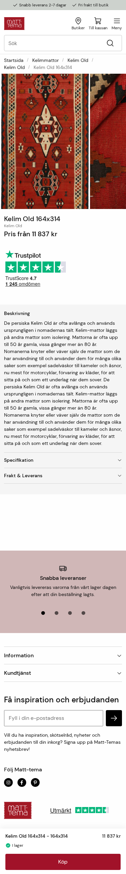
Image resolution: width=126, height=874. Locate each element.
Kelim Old (78, 60)
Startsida (14, 60)
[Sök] (110, 43)
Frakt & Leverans (23, 476)
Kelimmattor (45, 60)
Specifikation (18, 460)
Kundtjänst (17, 672)
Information (19, 655)
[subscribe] (114, 718)
